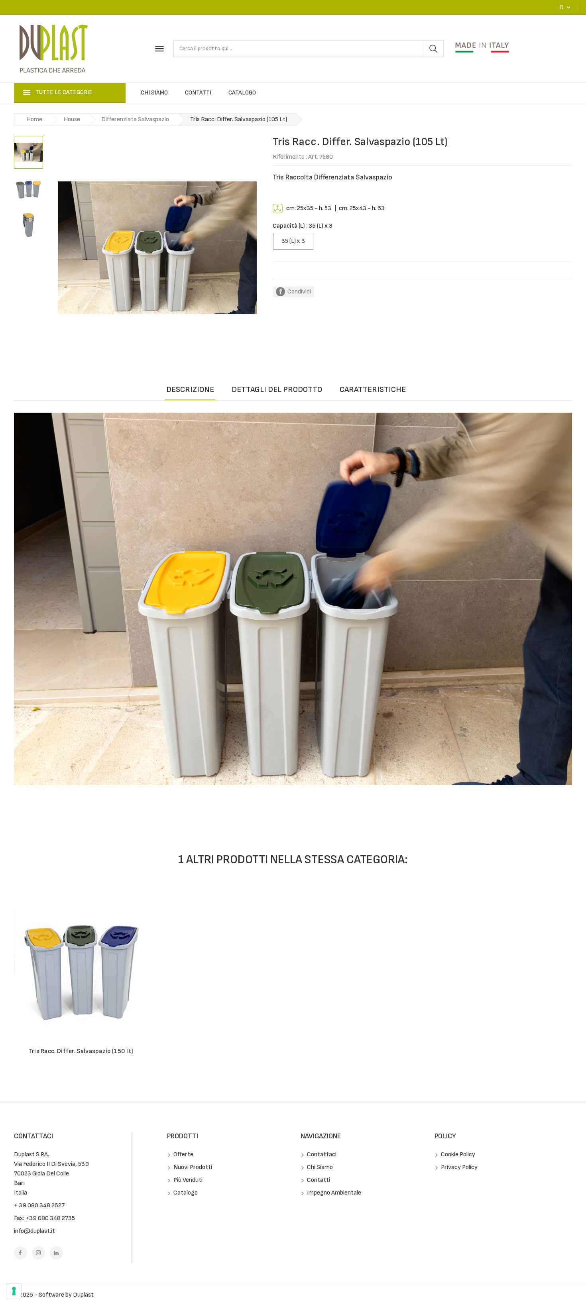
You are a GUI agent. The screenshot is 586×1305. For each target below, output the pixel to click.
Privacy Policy (459, 1167)
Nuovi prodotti (192, 1167)
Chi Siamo (154, 92)
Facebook (20, 1253)
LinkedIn (56, 1253)
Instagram (38, 1253)
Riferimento (289, 157)
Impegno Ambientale (333, 1193)
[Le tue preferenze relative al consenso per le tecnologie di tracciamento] (14, 1291)
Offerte (182, 1154)
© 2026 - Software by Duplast (54, 1295)
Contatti (198, 92)
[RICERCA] (433, 49)
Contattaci (33, 1136)
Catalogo (242, 92)
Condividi (299, 291)
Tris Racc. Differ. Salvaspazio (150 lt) (81, 1051)
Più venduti (187, 1180)
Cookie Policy (457, 1154)
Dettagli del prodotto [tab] (277, 389)
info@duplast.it (34, 1231)
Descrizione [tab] (190, 389)
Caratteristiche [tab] (373, 389)
